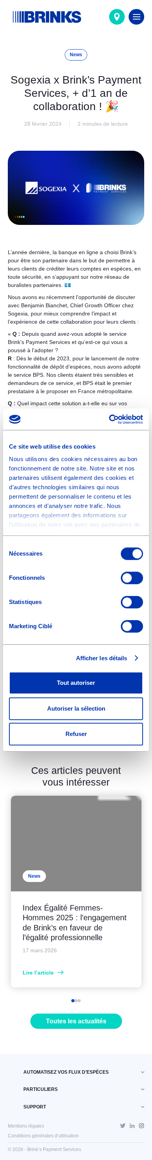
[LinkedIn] (132, 1126)
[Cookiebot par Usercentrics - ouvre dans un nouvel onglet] (109, 419)
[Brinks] (47, 17)
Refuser (76, 734)
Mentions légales (26, 1126)
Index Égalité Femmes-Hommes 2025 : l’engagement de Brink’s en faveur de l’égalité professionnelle (75, 922)
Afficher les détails (101, 658)
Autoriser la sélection (76, 708)
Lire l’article (38, 972)
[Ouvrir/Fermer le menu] (136, 17)
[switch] (132, 578)
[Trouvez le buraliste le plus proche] (117, 17)
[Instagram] (141, 1125)
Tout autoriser (76, 682)
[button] (72, 1000)
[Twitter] (122, 1126)
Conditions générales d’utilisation (43, 1136)
